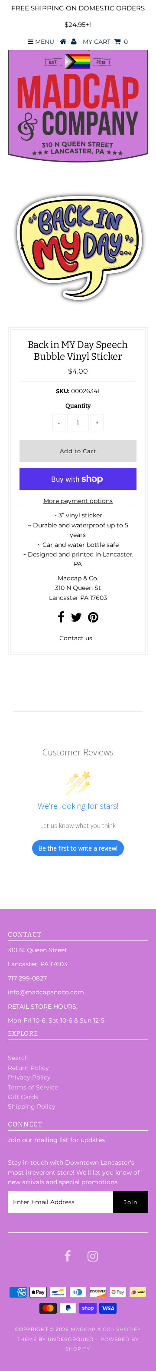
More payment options (78, 501)
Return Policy (28, 1068)
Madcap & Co (91, 1329)
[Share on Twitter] (76, 619)
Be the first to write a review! (78, 848)
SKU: (62, 390)
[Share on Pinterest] (93, 619)
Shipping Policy (31, 1106)
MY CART (105, 42)
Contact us (75, 638)
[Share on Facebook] (61, 619)
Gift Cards (23, 1097)
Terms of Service (33, 1087)
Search (18, 1058)
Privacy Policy (29, 1077)
